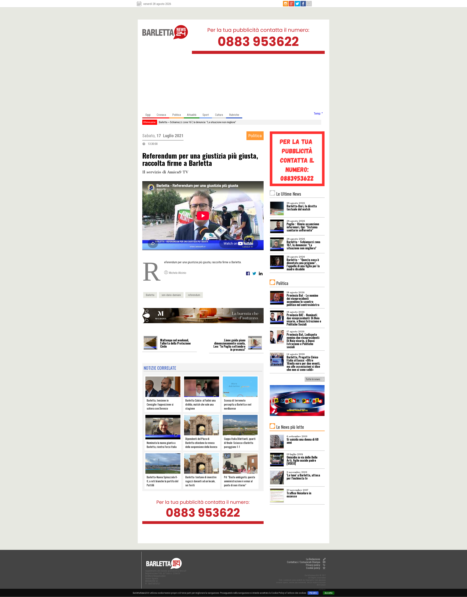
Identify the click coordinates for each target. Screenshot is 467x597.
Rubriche (234, 115)
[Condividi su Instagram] (261, 275)
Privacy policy (313, 565)
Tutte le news (313, 379)
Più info (313, 593)
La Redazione (313, 559)
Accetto (329, 593)
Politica (176, 115)
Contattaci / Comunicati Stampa (303, 562)
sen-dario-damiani (171, 295)
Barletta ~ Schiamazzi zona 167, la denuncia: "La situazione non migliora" (197, 122)
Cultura (219, 115)
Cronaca (161, 115)
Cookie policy (313, 567)
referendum (194, 295)
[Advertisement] (233, 83)
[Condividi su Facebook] (248, 275)
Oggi (147, 115)
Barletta (150, 295)
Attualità (191, 115)
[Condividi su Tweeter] (254, 275)
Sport (205, 115)
